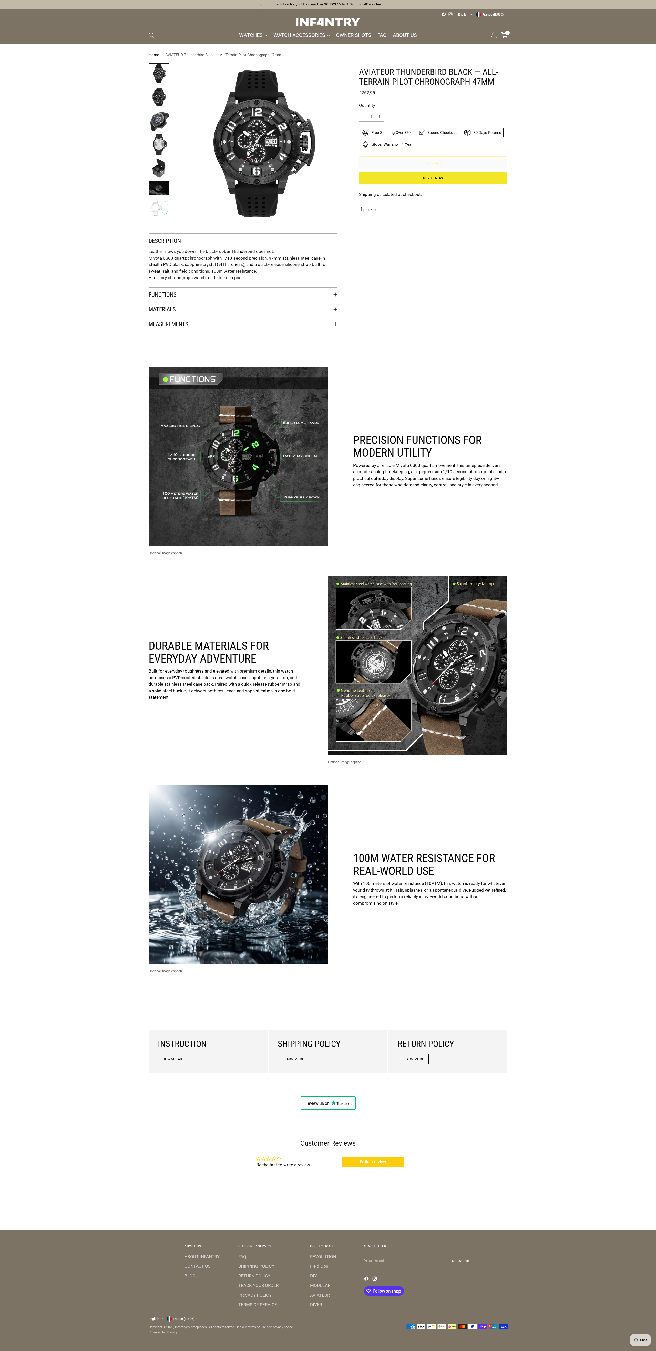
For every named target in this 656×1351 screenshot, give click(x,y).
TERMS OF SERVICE (257, 1304)
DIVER (316, 1304)
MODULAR (320, 1285)
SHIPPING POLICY (256, 1266)
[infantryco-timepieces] (328, 22)
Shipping (367, 194)
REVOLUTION (323, 1256)
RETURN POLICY (254, 1275)
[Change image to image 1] (159, 73)
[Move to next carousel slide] (503, 1212)
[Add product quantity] (379, 116)
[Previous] (260, 4)
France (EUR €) (493, 14)
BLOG (190, 1275)
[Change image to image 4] (159, 144)
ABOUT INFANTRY (202, 1256)
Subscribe (461, 1261)
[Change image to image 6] (159, 188)
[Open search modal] (151, 35)
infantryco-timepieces (191, 1327)
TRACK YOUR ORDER (258, 1285)
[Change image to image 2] (159, 97)
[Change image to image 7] (159, 208)
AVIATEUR (320, 1295)
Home (154, 55)
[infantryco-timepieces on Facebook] (444, 14)
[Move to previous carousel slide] (491, 1213)
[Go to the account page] (494, 35)
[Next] (395, 4)
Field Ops (319, 1266)
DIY (313, 1275)
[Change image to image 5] (159, 168)
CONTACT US (197, 1266)
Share (371, 210)
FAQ (242, 1256)
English (463, 14)
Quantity (367, 105)
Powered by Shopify (163, 1332)
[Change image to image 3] (159, 121)
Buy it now (433, 178)
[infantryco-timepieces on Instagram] (450, 14)
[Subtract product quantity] (363, 116)
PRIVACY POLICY (255, 1295)
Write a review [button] (373, 1161)
